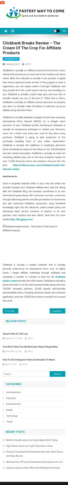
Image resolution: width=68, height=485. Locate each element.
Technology (12, 416)
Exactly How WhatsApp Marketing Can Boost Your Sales (58, 311)
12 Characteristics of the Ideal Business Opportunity (12, 311)
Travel (9, 421)
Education (11, 398)
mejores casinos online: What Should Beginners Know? (33, 467)
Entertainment (13, 392)
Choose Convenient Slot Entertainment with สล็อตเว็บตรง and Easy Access (34, 454)
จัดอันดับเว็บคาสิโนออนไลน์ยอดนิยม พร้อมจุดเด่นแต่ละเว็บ (34, 462)
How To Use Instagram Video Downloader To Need (29, 359)
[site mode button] (57, 31)
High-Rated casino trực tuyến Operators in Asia (29, 446)
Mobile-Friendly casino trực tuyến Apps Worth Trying (32, 440)
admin (28, 64)
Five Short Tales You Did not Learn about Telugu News (30, 346)
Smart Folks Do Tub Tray (15, 334)
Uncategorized (11, 59)
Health (9, 410)
